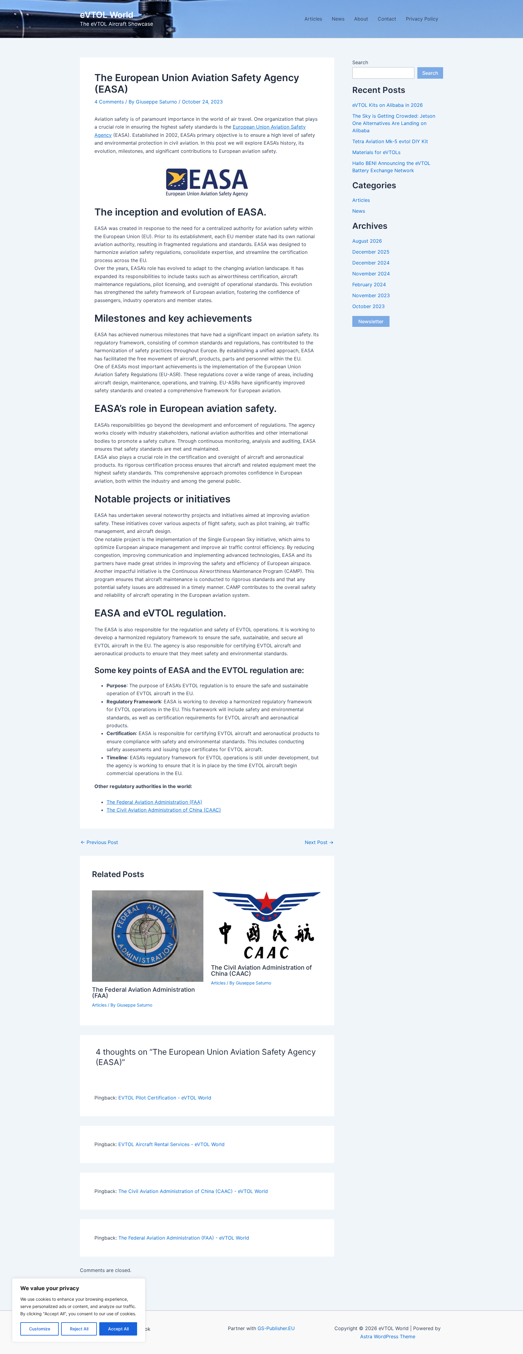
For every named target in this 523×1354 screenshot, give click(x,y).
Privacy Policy (422, 19)
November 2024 (371, 274)
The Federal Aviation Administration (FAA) (154, 802)
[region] (78, 1310)
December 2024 (371, 263)
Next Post (319, 842)
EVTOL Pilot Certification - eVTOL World (164, 1098)
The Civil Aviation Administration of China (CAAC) (164, 810)
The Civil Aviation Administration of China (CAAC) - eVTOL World (193, 1191)
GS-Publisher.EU (276, 1328)
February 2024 (369, 284)
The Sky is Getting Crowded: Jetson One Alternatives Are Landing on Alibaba (393, 123)
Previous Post (99, 842)
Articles (313, 19)
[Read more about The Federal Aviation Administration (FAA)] (147, 935)
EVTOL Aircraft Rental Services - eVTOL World (171, 1144)
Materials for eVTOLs (376, 152)
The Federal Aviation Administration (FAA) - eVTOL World (183, 1238)
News (338, 19)
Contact (387, 19)
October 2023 (368, 306)
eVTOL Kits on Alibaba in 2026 (387, 105)
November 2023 (371, 295)
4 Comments (109, 102)
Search (360, 62)
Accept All (118, 1328)
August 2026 (367, 241)
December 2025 (371, 252)
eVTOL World (106, 15)
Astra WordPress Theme (387, 1336)
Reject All (79, 1328)
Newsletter (370, 321)
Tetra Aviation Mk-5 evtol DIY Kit (390, 141)
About (361, 19)
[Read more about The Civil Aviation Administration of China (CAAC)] (266, 925)
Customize (39, 1328)
